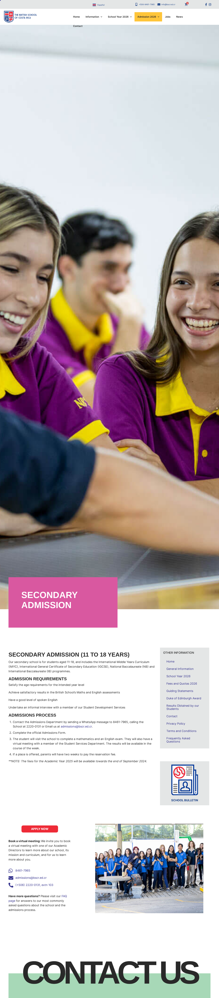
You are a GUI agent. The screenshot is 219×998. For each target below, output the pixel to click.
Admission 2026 (146, 16)
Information (92, 16)
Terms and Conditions (181, 731)
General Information (180, 669)
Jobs (167, 16)
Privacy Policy (175, 723)
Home (76, 16)
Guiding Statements (179, 691)
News (179, 16)
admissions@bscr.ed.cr (76, 726)
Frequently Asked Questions (178, 740)
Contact (78, 26)
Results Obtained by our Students (182, 707)
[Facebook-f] (206, 4)
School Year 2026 (118, 16)
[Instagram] (210, 4)
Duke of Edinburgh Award (183, 698)
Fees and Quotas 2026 (181, 683)
